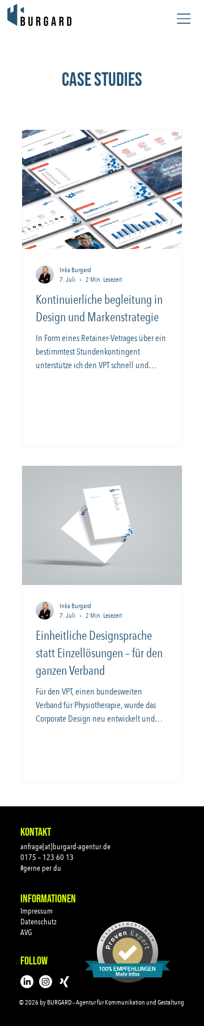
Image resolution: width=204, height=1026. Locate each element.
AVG (26, 932)
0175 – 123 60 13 (47, 857)
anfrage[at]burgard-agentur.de (65, 846)
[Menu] (184, 19)
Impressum (36, 911)
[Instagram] (45, 981)
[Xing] (64, 981)
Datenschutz (38, 921)
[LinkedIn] (26, 981)
